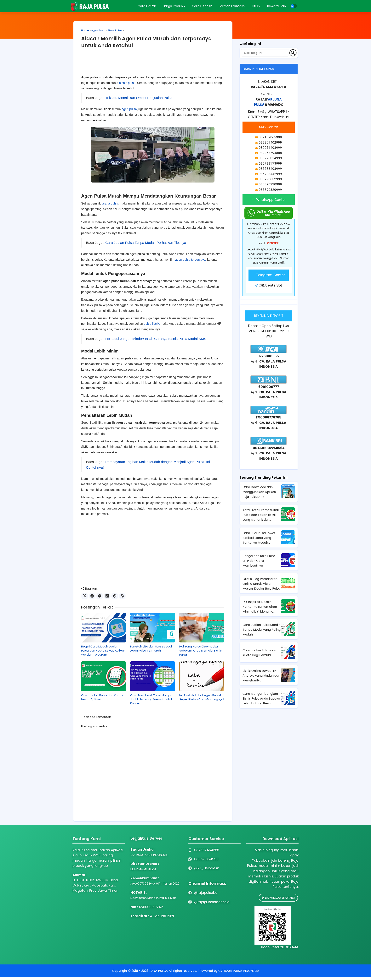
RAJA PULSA (158, 971)
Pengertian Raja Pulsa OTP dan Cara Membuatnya (259, 561)
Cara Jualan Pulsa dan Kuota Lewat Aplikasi (102, 697)
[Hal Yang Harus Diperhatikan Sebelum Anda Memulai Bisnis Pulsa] (201, 627)
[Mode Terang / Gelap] (294, 6)
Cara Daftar (147, 6)
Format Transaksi (232, 6)
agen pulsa (129, 109)
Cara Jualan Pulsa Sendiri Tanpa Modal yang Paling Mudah (262, 630)
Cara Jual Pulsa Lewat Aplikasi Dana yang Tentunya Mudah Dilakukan (259, 538)
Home (85, 30)
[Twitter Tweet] (84, 596)
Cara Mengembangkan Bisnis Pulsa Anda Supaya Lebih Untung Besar (261, 698)
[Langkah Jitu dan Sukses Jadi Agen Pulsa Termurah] (152, 627)
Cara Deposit (202, 6)
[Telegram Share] (99, 596)
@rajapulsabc (205, 892)
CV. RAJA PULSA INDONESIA (238, 971)
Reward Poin (276, 6)
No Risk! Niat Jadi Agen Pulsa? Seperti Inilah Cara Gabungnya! (201, 697)
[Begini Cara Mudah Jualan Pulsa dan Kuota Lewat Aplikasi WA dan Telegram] (103, 627)
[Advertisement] (152, 65)
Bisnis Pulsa (115, 30)
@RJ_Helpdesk (206, 868)
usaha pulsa (109, 203)
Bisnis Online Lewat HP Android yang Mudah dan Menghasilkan (261, 676)
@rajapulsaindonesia (212, 902)
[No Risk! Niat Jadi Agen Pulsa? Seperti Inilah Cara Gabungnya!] (201, 676)
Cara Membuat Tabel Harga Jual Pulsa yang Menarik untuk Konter (151, 699)
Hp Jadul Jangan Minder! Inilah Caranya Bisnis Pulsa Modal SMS (155, 339)
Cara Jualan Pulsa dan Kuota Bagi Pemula (259, 652)
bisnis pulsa (127, 83)
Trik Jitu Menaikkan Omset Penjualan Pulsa (138, 98)
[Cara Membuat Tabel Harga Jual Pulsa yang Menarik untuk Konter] (152, 676)
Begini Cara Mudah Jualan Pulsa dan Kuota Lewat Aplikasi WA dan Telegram (103, 650)
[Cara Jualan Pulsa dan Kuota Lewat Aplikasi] (103, 676)
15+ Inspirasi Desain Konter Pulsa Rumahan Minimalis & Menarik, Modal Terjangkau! (260, 607)
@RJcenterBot (270, 285)
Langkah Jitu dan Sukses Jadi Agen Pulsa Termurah (151, 648)
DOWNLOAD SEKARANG (279, 898)
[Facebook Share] (92, 596)
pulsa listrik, (152, 323)
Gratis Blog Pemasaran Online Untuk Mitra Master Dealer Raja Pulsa (261, 584)
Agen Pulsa (98, 30)
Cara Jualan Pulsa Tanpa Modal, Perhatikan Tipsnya (145, 243)
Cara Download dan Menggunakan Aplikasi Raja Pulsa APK (259, 492)
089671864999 (206, 859)
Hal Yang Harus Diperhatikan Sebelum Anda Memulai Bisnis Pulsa (200, 650)
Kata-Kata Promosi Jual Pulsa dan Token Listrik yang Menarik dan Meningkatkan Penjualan (261, 515)
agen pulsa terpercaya (190, 259)
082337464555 (206, 850)
